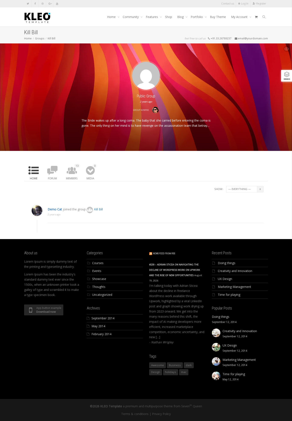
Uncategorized (102, 295)
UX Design (225, 279)
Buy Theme (218, 17)
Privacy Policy (161, 414)
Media (91, 172)
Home (112, 17)
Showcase (99, 279)
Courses (97, 263)
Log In (244, 3)
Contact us (227, 3)
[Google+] (49, 3)
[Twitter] (27, 3)
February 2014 (101, 334)
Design (155, 372)
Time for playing (229, 295)
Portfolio (197, 17)
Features (152, 17)
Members (72, 172)
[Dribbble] (42, 3)
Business (175, 365)
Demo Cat (55, 209)
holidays (170, 372)
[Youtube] (56, 3)
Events (96, 271)
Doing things (226, 263)
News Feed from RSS (164, 253)
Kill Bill (98, 209)
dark (189, 365)
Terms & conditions (135, 414)
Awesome (157, 365)
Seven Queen (191, 406)
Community (131, 17)
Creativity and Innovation (235, 271)
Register (261, 3)
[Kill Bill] (146, 75)
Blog (180, 17)
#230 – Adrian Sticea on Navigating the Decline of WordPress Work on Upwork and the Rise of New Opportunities (174, 270)
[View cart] (256, 17)
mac (183, 372)
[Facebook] (35, 3)
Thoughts (98, 287)
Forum (52, 178)
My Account (239, 17)
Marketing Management (234, 287)
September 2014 (102, 318)
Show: (218, 189)
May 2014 (98, 326)
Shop (168, 17)
